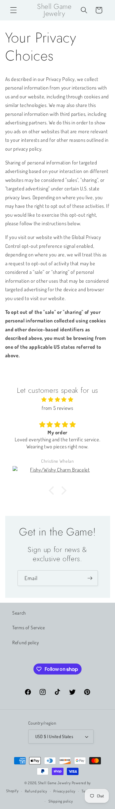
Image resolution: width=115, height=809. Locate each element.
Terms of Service (28, 627)
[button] (13, 10)
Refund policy (25, 642)
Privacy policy (64, 791)
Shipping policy (60, 801)
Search (19, 613)
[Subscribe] (89, 578)
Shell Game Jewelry (55, 783)
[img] (57, 399)
